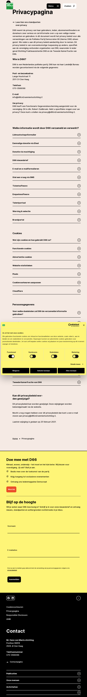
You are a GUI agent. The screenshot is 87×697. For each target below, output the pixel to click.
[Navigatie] (77, 598)
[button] (55, 6)
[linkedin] (13, 598)
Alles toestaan (71, 370)
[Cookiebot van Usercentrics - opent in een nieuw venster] (70, 325)
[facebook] (8, 598)
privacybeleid (12, 570)
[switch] (33, 356)
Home (15, 438)
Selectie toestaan (43, 370)
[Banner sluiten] (84, 325)
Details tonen (75, 364)
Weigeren (15, 370)
